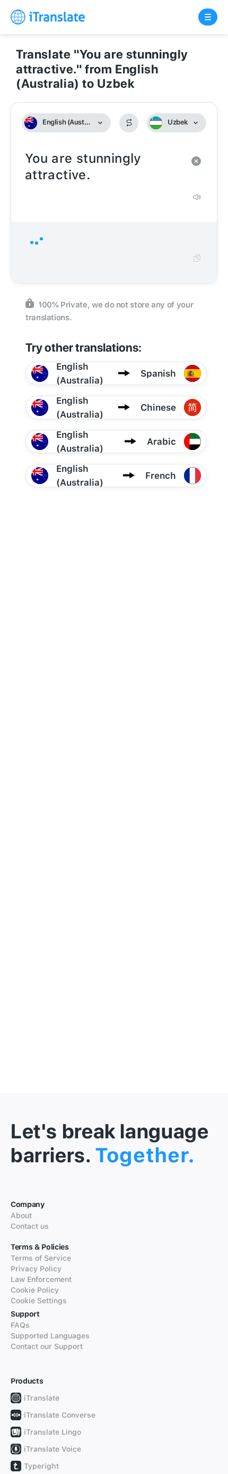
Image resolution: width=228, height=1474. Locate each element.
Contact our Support (47, 1346)
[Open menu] (207, 17)
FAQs (20, 1325)
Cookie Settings (39, 1300)
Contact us (30, 1226)
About (21, 1215)
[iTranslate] (48, 17)
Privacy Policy (36, 1268)
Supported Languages (50, 1335)
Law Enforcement (41, 1279)
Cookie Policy (35, 1290)
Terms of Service (41, 1258)
